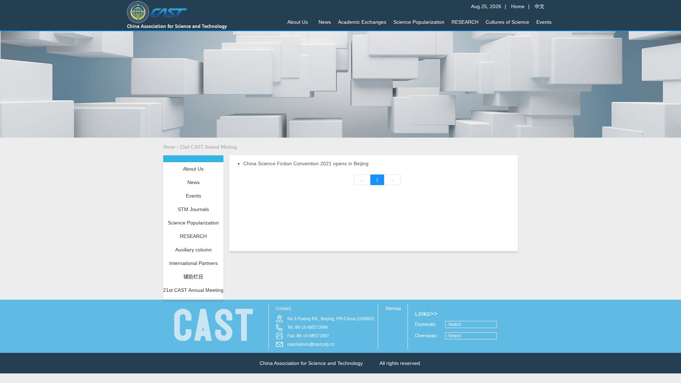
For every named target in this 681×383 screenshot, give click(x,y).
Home (518, 4)
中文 (539, 4)
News (325, 22)
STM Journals (193, 209)
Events (544, 22)
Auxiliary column (193, 249)
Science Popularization (418, 22)
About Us (297, 22)
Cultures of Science (507, 22)
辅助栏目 (193, 276)
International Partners (193, 263)
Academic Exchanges (362, 22)
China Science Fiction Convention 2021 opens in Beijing (306, 163)
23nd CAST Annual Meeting (208, 147)
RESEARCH (465, 22)
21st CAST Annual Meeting (193, 290)
